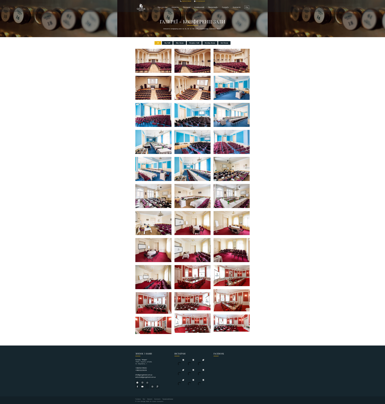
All (158, 43)
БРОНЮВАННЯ (200, 1)
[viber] (142, 383)
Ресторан (186, 7)
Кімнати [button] (175, 7)
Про (144, 399)
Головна (138, 399)
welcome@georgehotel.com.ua (145, 377)
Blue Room (179, 43)
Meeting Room (210, 43)
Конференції (199, 7)
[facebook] (137, 387)
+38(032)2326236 (141, 370)
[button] (246, 7)
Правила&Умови (167, 399)
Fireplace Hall (194, 43)
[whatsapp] (147, 383)
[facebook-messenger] (137, 383)
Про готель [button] (162, 7)
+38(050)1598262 (186, 1)
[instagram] (152, 387)
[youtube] (142, 387)
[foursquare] (157, 387)
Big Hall (167, 43)
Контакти (236, 7)
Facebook (219, 353)
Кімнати (149, 399)
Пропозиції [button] (212, 7)
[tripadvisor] (147, 387)
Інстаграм (179, 353)
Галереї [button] (225, 7)
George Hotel (145, 401)
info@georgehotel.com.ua (143, 375)
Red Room (224, 43)
